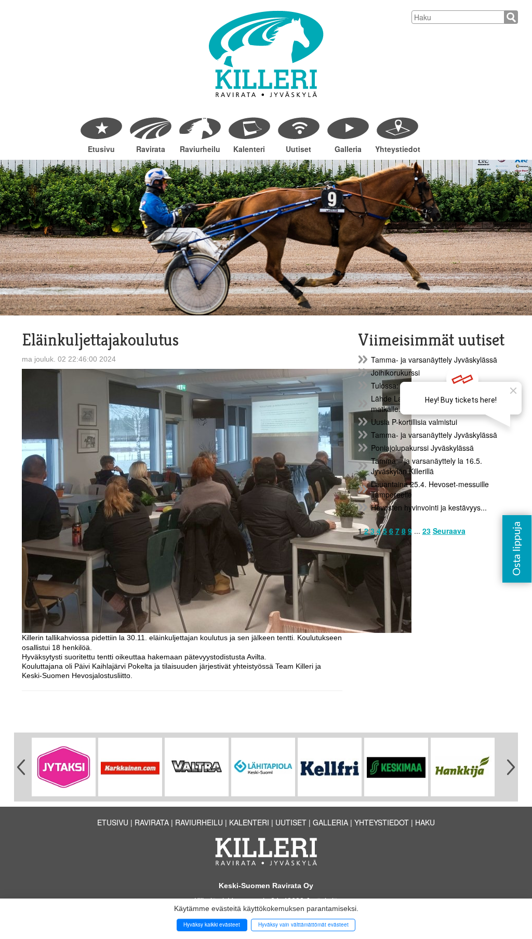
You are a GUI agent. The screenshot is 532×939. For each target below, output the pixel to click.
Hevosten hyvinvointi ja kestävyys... (429, 507)
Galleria (348, 149)
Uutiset (298, 149)
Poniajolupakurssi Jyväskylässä (422, 448)
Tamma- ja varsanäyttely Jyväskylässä (434, 359)
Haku (425, 822)
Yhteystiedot (397, 149)
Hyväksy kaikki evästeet (211, 924)
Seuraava (449, 531)
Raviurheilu (200, 149)
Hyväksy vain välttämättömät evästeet (303, 924)
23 (426, 531)
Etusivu (101, 149)
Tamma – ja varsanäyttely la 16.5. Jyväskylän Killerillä (426, 465)
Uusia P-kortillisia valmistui (414, 422)
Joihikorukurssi (395, 372)
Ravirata (150, 149)
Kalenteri (249, 149)
